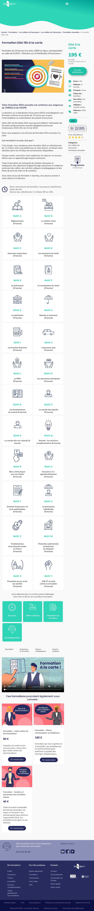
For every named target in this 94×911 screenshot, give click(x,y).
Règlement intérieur (83, 903)
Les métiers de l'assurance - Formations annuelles (60, 32)
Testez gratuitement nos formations (13, 893)
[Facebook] (67, 851)
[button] (67, 3)
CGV (22, 903)
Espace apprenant (36, 871)
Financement (34, 878)
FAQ (30, 885)
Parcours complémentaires (13, 886)
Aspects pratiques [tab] (55, 650)
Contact (54, 871)
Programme (77, 165)
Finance (10, 878)
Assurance (11, 874)
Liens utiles (33, 881)
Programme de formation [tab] (24, 650)
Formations (13, 32)
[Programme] (78, 160)
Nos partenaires (57, 874)
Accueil (4, 32)
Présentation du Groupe (57, 879)
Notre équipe (55, 884)
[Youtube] (72, 851)
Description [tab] (9, 649)
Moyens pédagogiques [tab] (40, 650)
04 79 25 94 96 (23, 852)
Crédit (9, 871)
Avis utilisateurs (35, 903)
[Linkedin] (63, 851)
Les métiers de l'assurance (29, 32)
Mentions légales (10, 903)
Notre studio (55, 887)
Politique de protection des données (58, 903)
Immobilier (11, 881)
